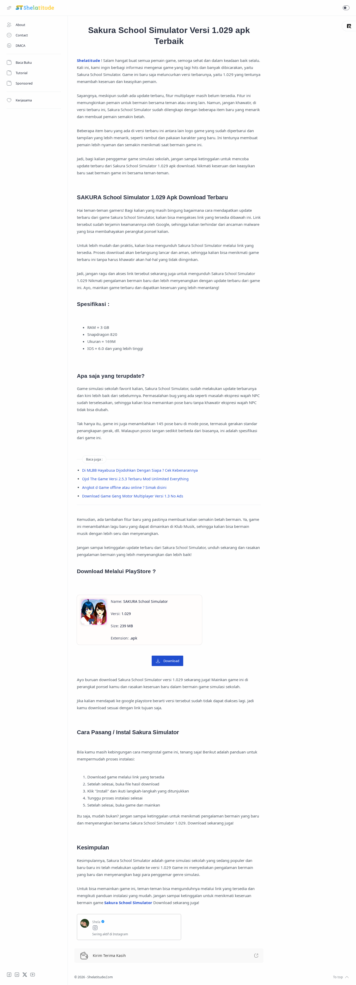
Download (171, 660)
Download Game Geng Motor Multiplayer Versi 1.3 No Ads (132, 496)
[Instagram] (135, 928)
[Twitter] (24, 974)
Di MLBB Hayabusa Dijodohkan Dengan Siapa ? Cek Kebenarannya (140, 470)
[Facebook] (9, 974)
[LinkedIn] (17, 974)
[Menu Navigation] (9, 7)
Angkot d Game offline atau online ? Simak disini (124, 487)
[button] (346, 7)
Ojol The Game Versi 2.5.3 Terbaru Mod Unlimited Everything (135, 478)
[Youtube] (32, 974)
